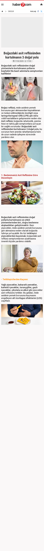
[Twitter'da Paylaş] (41, 11)
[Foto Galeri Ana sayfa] (2, 11)
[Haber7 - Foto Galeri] (22, 4)
